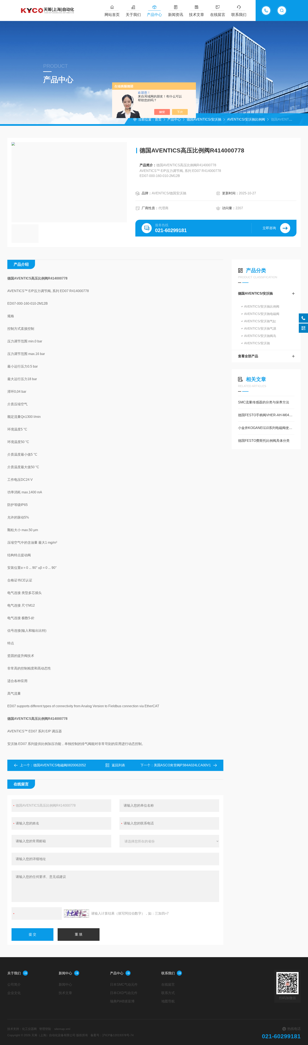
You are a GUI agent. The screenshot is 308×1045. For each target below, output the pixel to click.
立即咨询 (269, 228)
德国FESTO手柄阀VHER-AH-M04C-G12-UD (266, 415)
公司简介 (14, 984)
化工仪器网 (29, 1029)
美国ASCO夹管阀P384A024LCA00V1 (182, 765)
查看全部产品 (248, 356)
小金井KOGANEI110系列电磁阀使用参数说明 (266, 428)
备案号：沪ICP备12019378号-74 (112, 1035)
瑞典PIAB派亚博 (122, 1001)
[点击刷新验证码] (76, 913)
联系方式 (168, 993)
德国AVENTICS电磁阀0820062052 (59, 765)
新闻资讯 (175, 15)
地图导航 (168, 1001)
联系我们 (238, 15)
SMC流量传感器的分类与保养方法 (263, 402)
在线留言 (217, 15)
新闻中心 (65, 973)
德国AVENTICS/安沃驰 (204, 119)
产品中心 (154, 15)
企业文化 (14, 993)
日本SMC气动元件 (124, 984)
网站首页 (112, 15)
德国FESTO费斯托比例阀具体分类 (264, 440)
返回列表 (118, 765)
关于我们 (133, 15)
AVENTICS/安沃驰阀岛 (260, 336)
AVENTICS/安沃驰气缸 (260, 321)
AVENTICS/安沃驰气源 (260, 328)
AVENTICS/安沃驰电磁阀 (261, 314)
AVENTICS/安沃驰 (257, 343)
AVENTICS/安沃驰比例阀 (246, 119)
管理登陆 (45, 1029)
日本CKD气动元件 (123, 993)
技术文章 (196, 15)
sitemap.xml (62, 1029)
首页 (158, 119)
